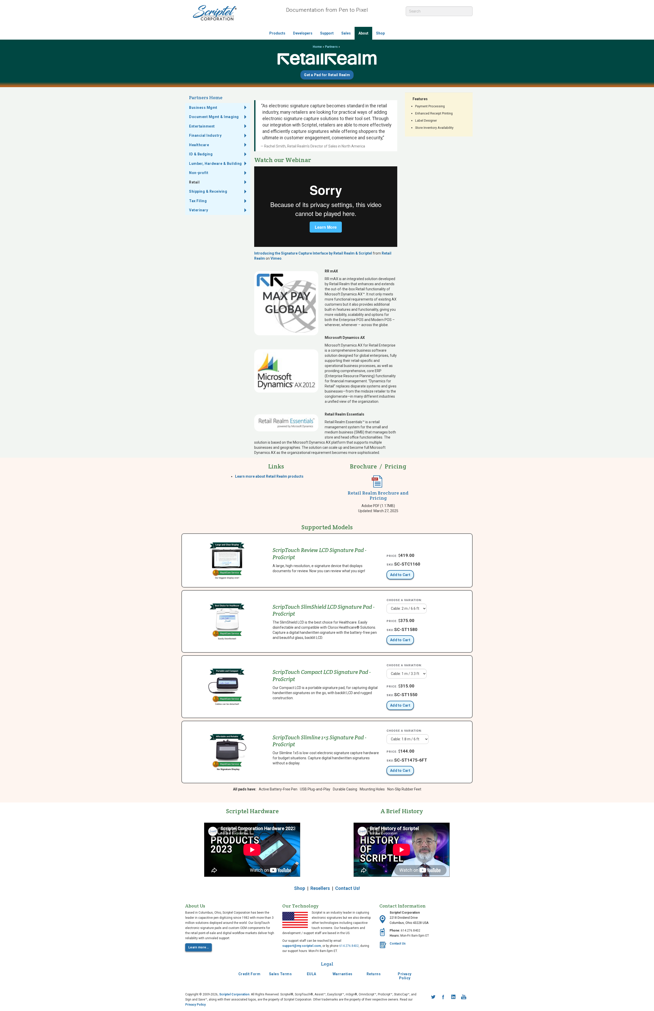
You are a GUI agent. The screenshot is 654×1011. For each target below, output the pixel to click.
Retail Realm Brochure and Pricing (378, 495)
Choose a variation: (404, 600)
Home (317, 47)
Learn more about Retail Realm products (269, 476)
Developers (302, 33)
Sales (346, 33)
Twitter (433, 997)
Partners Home (206, 97)
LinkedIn (453, 997)
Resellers (320, 888)
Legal (327, 964)
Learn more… (198, 947)
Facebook (443, 997)
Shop (380, 33)
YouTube (464, 997)
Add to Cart (400, 575)
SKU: (390, 564)
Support (327, 33)
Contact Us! (347, 888)
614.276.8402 (349, 946)
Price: (392, 556)
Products (277, 33)
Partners (331, 47)
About (363, 33)
